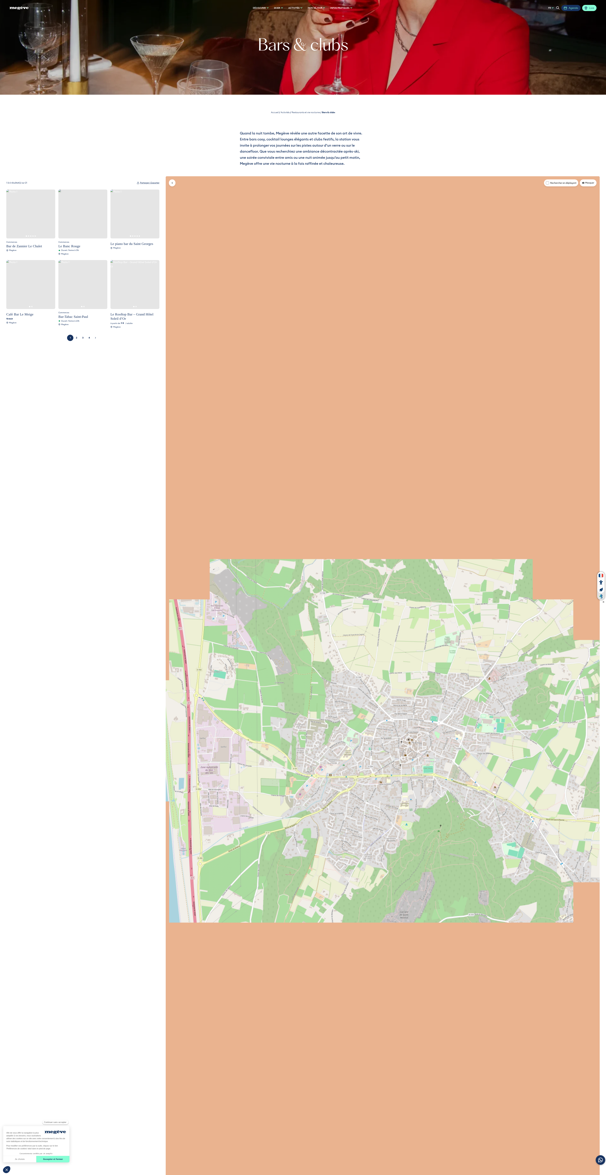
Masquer (589, 182)
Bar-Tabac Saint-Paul (73, 317)
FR (549, 8)
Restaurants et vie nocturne (306, 112)
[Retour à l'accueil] (19, 8)
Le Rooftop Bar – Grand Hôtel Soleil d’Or (131, 316)
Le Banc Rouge (69, 246)
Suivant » (95, 338)
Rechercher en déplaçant (563, 182)
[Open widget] (600, 1160)
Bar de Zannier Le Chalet (24, 246)
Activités (285, 112)
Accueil (275, 112)
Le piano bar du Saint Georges (131, 244)
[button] (557, 7)
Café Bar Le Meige (19, 314)
